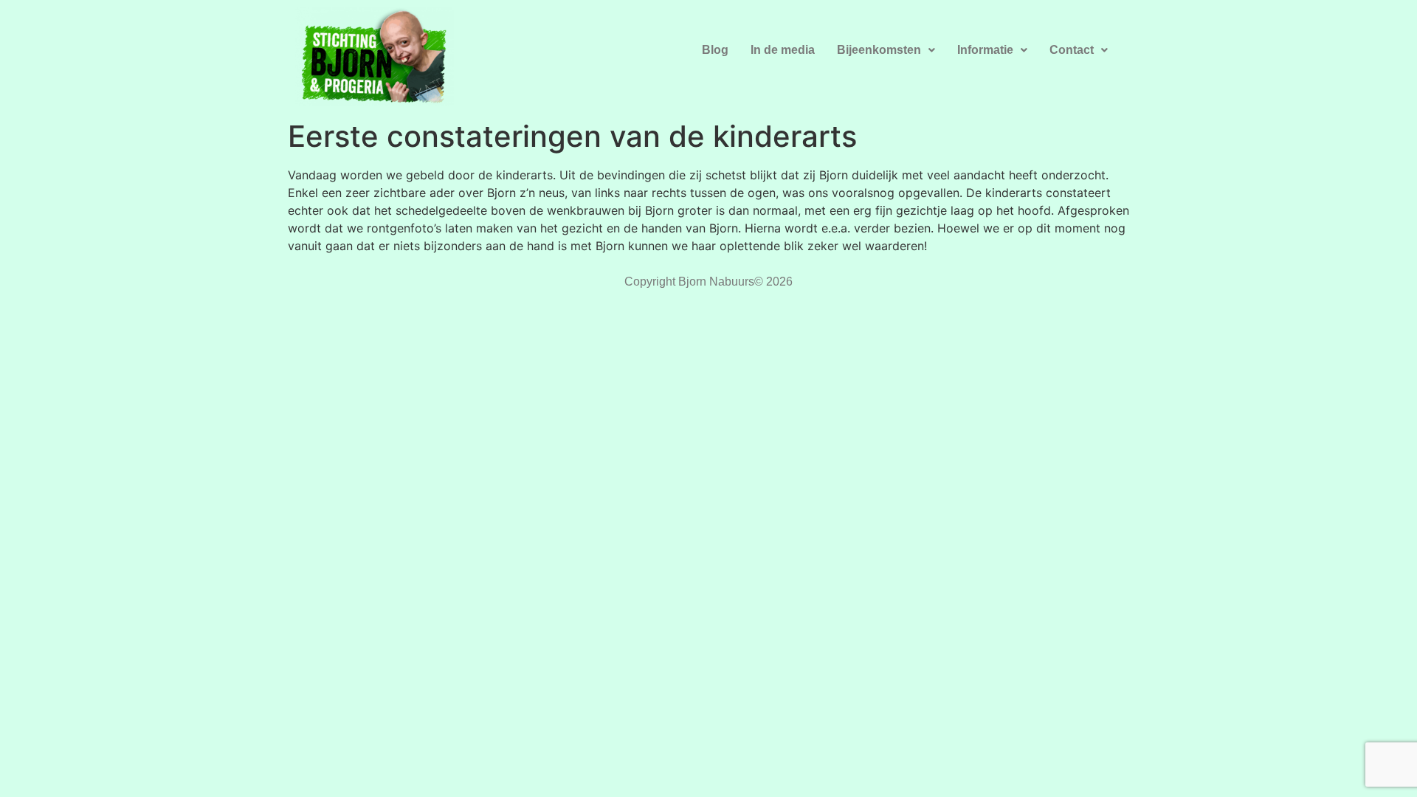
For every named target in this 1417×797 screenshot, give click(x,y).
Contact (1071, 50)
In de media (783, 50)
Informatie (985, 50)
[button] (886, 50)
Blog (715, 50)
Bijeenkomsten (879, 50)
